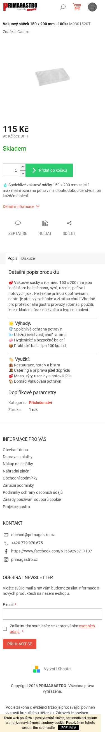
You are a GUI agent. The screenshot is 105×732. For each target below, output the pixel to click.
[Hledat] (63, 7)
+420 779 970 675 (27, 543)
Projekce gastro (16, 506)
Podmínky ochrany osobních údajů (33, 492)
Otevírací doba (15, 450)
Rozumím (68, 728)
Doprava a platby (17, 457)
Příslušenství (40, 402)
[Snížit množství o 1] (22, 173)
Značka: (16, 31)
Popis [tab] (12, 258)
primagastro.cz (24, 559)
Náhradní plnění (16, 471)
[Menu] (92, 7)
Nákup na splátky (18, 464)
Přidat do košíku (53, 170)
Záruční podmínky (18, 485)
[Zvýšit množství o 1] (22, 167)
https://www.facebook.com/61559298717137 (51, 551)
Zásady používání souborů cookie (32, 499)
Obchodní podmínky (20, 478)
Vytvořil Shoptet (58, 669)
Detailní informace (18, 206)
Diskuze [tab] (28, 258)
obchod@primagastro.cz (33, 535)
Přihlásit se (19, 644)
